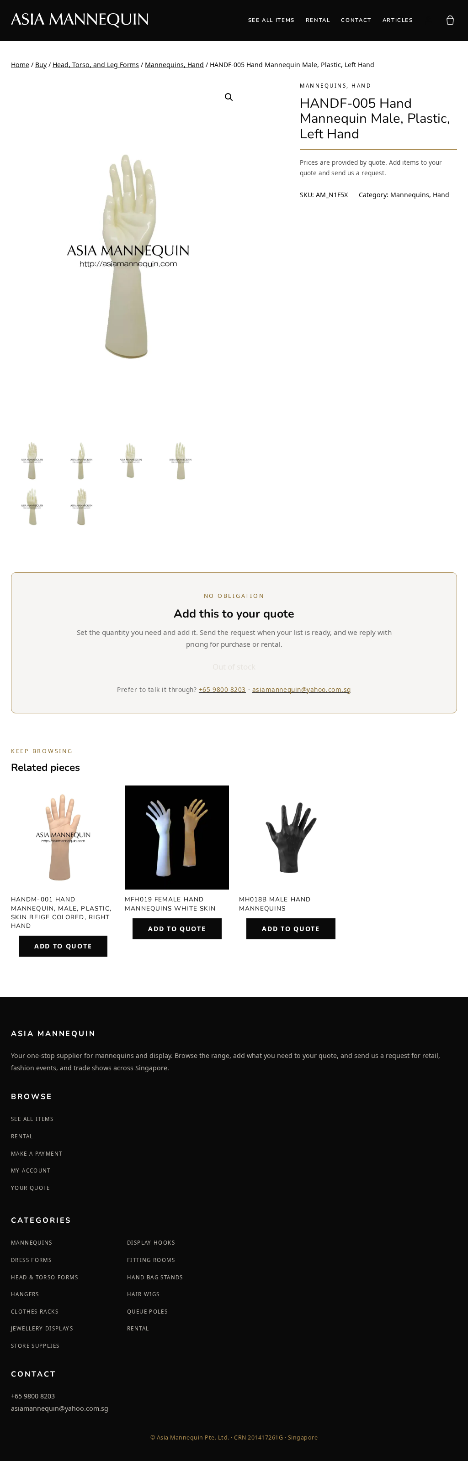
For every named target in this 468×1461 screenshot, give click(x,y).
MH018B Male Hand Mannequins (275, 903)
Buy (41, 64)
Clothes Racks (34, 1311)
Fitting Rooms (151, 1260)
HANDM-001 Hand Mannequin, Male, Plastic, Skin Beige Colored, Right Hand (61, 912)
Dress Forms (31, 1260)
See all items (32, 1118)
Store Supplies (35, 1345)
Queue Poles (147, 1311)
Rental (22, 1136)
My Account (31, 1170)
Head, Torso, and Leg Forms (96, 64)
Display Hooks (151, 1242)
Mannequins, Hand (174, 64)
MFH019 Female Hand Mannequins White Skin (170, 903)
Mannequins (32, 1242)
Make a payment (36, 1153)
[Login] (428, 20)
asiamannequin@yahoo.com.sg (301, 689)
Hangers (25, 1294)
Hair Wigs (143, 1294)
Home (20, 64)
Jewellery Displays (42, 1328)
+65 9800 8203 (222, 689)
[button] (229, 97)
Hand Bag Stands (155, 1277)
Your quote (30, 1187)
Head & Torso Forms (44, 1277)
